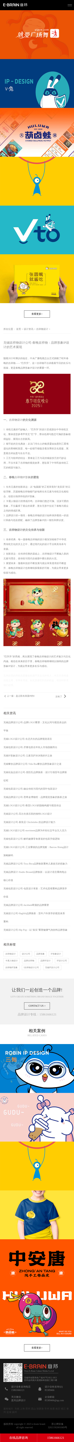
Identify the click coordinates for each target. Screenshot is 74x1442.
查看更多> (37, 314)
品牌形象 (40, 954)
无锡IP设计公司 (52, 967)
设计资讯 (28, 329)
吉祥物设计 (42, 329)
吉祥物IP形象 (22, 477)
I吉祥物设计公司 (31, 967)
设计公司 (26, 954)
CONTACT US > (37, 1006)
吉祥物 (26, 491)
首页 (18, 329)
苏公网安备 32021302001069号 (57, 1426)
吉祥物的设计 (40, 515)
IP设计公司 (62, 960)
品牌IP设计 (45, 960)
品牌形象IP (38, 520)
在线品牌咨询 (18, 1437)
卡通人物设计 (11, 960)
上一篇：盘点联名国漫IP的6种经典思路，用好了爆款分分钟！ (21, 697)
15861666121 (55, 1437)
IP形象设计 (56, 954)
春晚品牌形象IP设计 (26, 368)
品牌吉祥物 (29, 960)
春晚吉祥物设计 (16, 568)
